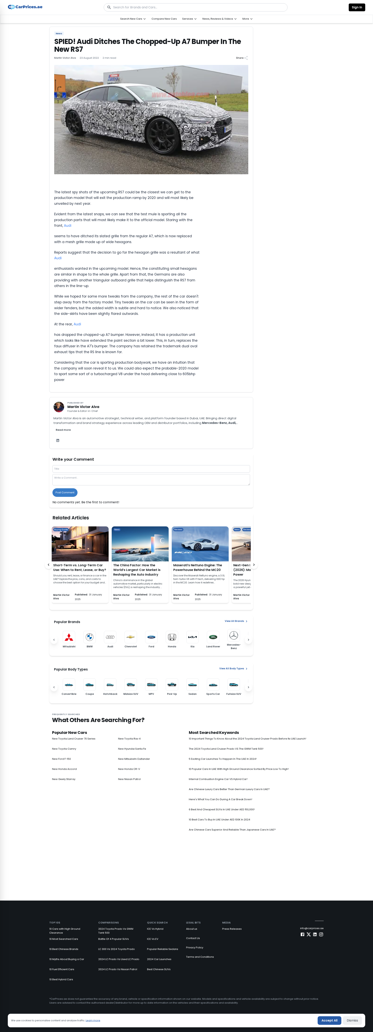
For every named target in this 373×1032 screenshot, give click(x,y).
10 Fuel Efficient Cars (61, 969)
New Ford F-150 (61, 759)
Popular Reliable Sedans (162, 949)
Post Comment (65, 492)
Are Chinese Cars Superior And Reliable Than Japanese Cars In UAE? (232, 830)
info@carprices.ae (312, 928)
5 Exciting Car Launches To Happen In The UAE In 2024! (223, 759)
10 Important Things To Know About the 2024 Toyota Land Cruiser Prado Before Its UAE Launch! (247, 739)
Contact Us (193, 938)
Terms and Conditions (200, 957)
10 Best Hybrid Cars (61, 979)
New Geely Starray (63, 779)
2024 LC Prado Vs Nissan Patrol (117, 969)
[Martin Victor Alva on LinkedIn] (57, 440)
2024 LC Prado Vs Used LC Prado (118, 959)
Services (187, 19)
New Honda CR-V (129, 769)
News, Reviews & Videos (217, 19)
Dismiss (352, 1020)
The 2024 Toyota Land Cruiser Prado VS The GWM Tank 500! (226, 749)
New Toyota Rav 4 (129, 739)
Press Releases (232, 929)
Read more (63, 430)
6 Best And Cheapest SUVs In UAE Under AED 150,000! (222, 809)
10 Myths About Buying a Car (66, 959)
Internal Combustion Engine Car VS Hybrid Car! (218, 779)
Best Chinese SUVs (159, 969)
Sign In (357, 7)
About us (191, 929)
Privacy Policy (194, 947)
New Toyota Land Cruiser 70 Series (73, 739)
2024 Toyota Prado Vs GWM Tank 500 (115, 931)
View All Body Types (231, 668)
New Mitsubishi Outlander (134, 759)
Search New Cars (131, 19)
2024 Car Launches (159, 959)
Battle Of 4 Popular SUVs (113, 939)
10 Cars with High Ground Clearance (64, 931)
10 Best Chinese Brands (63, 949)
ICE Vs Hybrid (155, 929)
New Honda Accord (64, 769)
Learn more (93, 1020)
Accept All (329, 1020)
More (245, 19)
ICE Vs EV (152, 939)
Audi (67, 225)
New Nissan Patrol (129, 779)
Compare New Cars (164, 19)
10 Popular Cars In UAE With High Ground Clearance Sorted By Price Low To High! (239, 769)
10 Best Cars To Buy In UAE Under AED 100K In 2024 (219, 819)
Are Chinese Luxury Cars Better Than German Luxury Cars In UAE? (229, 789)
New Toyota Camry (64, 749)
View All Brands (234, 621)
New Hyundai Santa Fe (132, 749)
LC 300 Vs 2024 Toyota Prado (116, 949)
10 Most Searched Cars (63, 939)
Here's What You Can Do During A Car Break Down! (220, 799)
